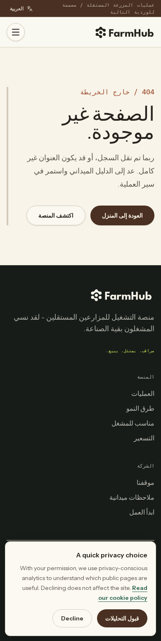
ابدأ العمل (141, 512)
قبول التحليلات (122, 618)
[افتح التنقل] (16, 32)
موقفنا (145, 482)
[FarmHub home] (124, 32)
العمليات (142, 393)
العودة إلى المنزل (122, 215)
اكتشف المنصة (55, 215)
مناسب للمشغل (132, 423)
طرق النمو (140, 408)
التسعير (144, 438)
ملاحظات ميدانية (131, 497)
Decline (72, 618)
